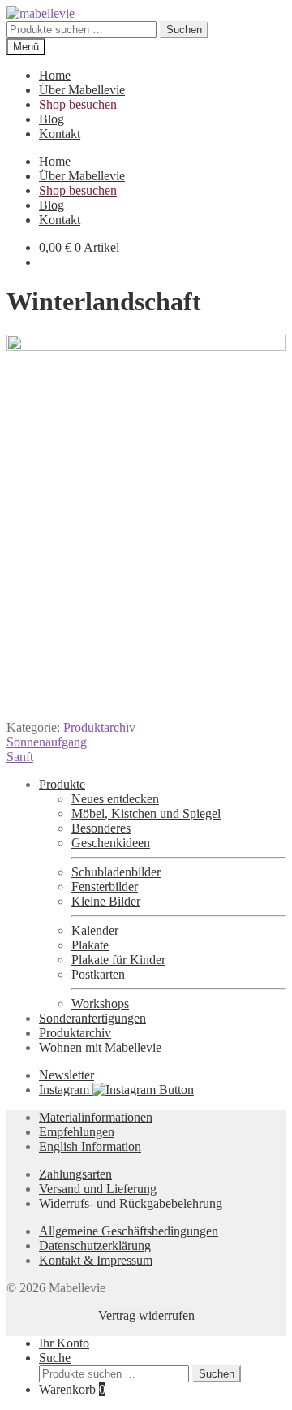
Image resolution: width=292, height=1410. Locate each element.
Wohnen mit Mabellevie (100, 1047)
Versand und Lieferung (98, 1189)
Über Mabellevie (82, 90)
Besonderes (101, 828)
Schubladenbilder (116, 872)
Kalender (94, 930)
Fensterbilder (104, 886)
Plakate (90, 945)
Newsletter (66, 1075)
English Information (90, 1146)
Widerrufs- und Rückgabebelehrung (130, 1203)
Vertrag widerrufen (146, 1315)
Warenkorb (72, 1389)
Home (55, 75)
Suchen (184, 30)
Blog (51, 119)
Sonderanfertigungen (92, 1018)
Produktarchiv (99, 727)
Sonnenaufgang (46, 742)
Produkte (62, 784)
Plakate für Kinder (118, 960)
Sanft (19, 756)
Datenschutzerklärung (95, 1245)
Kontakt (59, 134)
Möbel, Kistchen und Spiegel (146, 813)
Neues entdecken (115, 799)
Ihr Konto (64, 1343)
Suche (55, 1358)
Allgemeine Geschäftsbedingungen (128, 1231)
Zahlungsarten (75, 1174)
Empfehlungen (76, 1132)
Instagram (65, 1089)
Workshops (100, 1003)
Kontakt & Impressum (95, 1260)
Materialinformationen (95, 1117)
